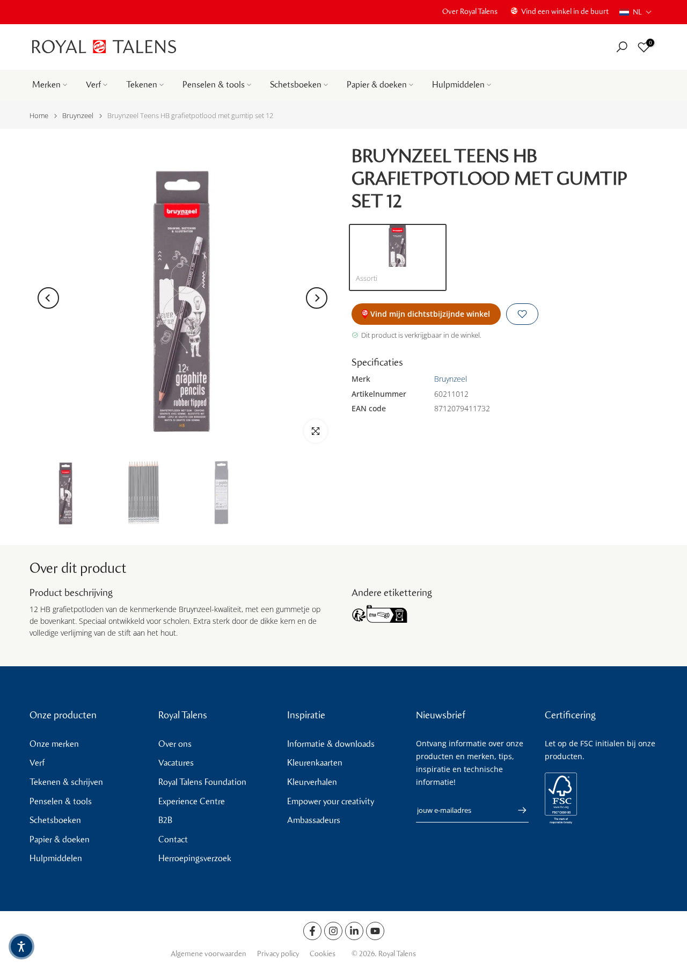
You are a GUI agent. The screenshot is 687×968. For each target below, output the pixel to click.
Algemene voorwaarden (208, 953)
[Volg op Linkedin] (354, 931)
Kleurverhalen (312, 782)
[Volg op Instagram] (333, 931)
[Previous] (48, 298)
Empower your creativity (330, 801)
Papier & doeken (377, 84)
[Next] (316, 298)
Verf (93, 84)
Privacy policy (278, 953)
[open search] (621, 47)
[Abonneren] (517, 810)
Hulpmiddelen (458, 84)
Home (39, 115)
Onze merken (54, 744)
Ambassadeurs (313, 820)
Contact (173, 839)
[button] (635, 12)
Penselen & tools (213, 84)
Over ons (175, 744)
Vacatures (176, 763)
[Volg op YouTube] (375, 931)
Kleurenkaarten (314, 763)
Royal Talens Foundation (202, 782)
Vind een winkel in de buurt (565, 11)
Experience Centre (191, 801)
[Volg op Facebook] (312, 931)
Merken (46, 84)
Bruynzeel (77, 115)
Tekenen (141, 84)
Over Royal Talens (470, 11)
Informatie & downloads (331, 744)
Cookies (322, 953)
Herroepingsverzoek (194, 858)
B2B (165, 820)
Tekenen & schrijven (66, 782)
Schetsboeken (295, 84)
